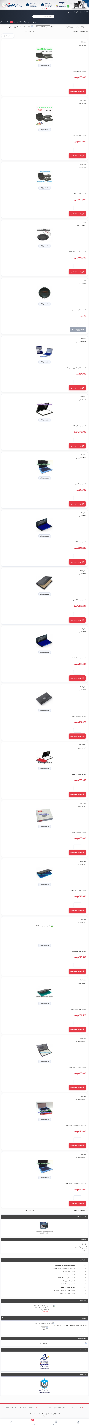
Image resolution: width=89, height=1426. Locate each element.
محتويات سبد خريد (17, 22)
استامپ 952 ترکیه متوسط (79, 136)
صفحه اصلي (83, 12)
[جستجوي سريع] (34, 16)
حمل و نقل (84, 1244)
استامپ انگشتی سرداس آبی (79, 310)
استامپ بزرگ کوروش (80, 484)
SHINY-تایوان (82, 400)
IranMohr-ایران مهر (81, 342)
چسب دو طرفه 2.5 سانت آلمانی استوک (44, 1308)
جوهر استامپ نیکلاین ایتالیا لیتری (44, 1231)
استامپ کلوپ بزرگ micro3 (79, 890)
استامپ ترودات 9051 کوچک (78, 658)
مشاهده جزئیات (44, 65)
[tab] (46, 8)
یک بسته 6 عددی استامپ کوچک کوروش (75, 1125)
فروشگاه (76, 12)
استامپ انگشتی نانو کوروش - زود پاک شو (75, 368)
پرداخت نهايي (31, 22)
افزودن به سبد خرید (77, 91)
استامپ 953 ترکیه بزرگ (80, 194)
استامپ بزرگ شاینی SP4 (79, 426)
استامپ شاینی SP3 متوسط (79, 832)
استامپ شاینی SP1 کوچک (79, 774)
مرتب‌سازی (6, 36)
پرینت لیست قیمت (82, 1246)
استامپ (70, 12)
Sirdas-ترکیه (82, 45)
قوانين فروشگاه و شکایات (80, 1248)
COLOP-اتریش (82, 864)
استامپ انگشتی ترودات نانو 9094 (77, 252)
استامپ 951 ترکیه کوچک (79, 71)
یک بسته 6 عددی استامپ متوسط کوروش (75, 1183)
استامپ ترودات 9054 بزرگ (79, 600)
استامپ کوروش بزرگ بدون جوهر (77, 1067)
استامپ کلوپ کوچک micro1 (78, 951)
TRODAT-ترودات (81, 226)
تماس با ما (84, 1250)
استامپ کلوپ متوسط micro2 (78, 1009)
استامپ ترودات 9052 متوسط (78, 542)
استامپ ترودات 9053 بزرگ (79, 716)
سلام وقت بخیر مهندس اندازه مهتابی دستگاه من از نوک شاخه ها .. (70, 1325)
